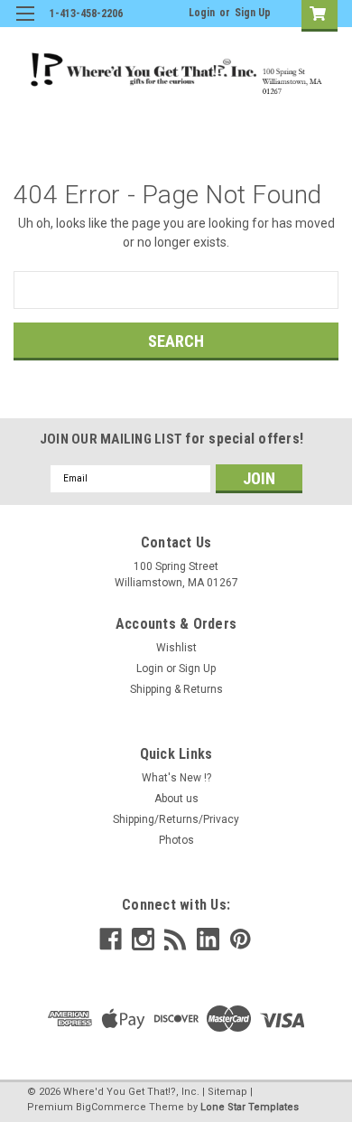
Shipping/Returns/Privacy (176, 819)
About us (176, 798)
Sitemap (227, 1092)
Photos (176, 840)
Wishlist (176, 647)
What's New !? (176, 777)
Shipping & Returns (176, 689)
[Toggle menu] (25, 25)
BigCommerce (111, 1107)
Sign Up (253, 12)
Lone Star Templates (249, 1107)
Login (202, 12)
